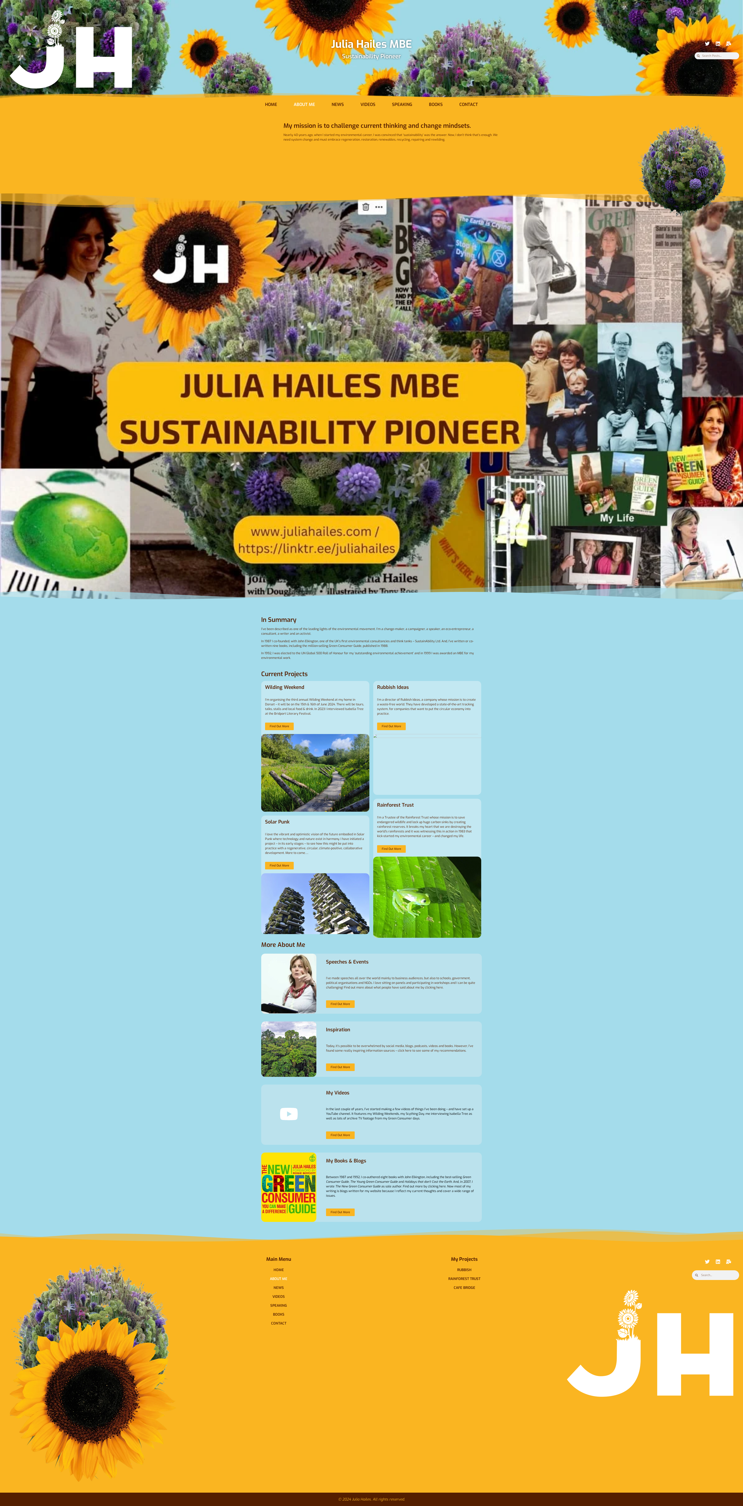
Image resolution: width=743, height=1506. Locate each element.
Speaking (402, 104)
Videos (367, 104)
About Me (304, 104)
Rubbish (464, 1270)
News (338, 104)
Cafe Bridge (464, 1287)
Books (436, 104)
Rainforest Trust (464, 1278)
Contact (468, 104)
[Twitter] (707, 43)
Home (271, 104)
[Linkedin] (718, 43)
